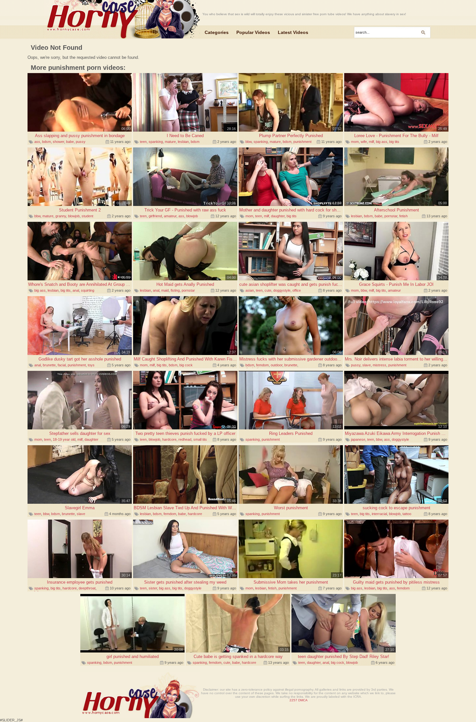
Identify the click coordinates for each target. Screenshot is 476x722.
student (87, 216)
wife (364, 142)
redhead (184, 439)
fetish (403, 216)
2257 (293, 700)
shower (58, 142)
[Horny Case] (122, 20)
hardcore (169, 439)
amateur (170, 216)
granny (60, 216)
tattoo (406, 514)
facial (62, 365)
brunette (49, 365)
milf (371, 142)
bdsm (46, 142)
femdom (262, 365)
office (296, 290)
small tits (200, 439)
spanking (156, 142)
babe (70, 142)
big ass (381, 142)
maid (165, 290)
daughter (278, 216)
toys (91, 365)
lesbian (183, 142)
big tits (394, 142)
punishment (302, 142)
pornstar (390, 216)
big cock (186, 365)
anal (76, 290)
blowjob (74, 216)
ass (37, 142)
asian (249, 290)
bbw (248, 142)
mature (170, 142)
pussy (80, 142)
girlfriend (155, 216)
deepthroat (87, 588)
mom (355, 142)
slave (366, 365)
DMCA (303, 700)
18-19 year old (64, 439)
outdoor (276, 365)
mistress (379, 365)
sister (153, 588)
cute (268, 290)
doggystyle (281, 290)
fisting (175, 290)
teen (143, 142)
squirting (87, 290)
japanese (358, 439)
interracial (379, 514)
